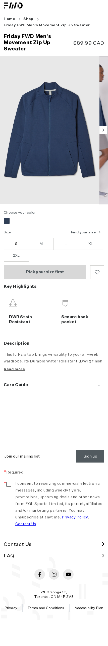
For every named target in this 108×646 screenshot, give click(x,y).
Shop (28, 19)
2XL (16, 255)
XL (90, 244)
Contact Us (25, 524)
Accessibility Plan (89, 608)
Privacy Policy (75, 517)
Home (9, 19)
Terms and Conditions (46, 608)
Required (13, 472)
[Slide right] (103, 130)
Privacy (11, 608)
